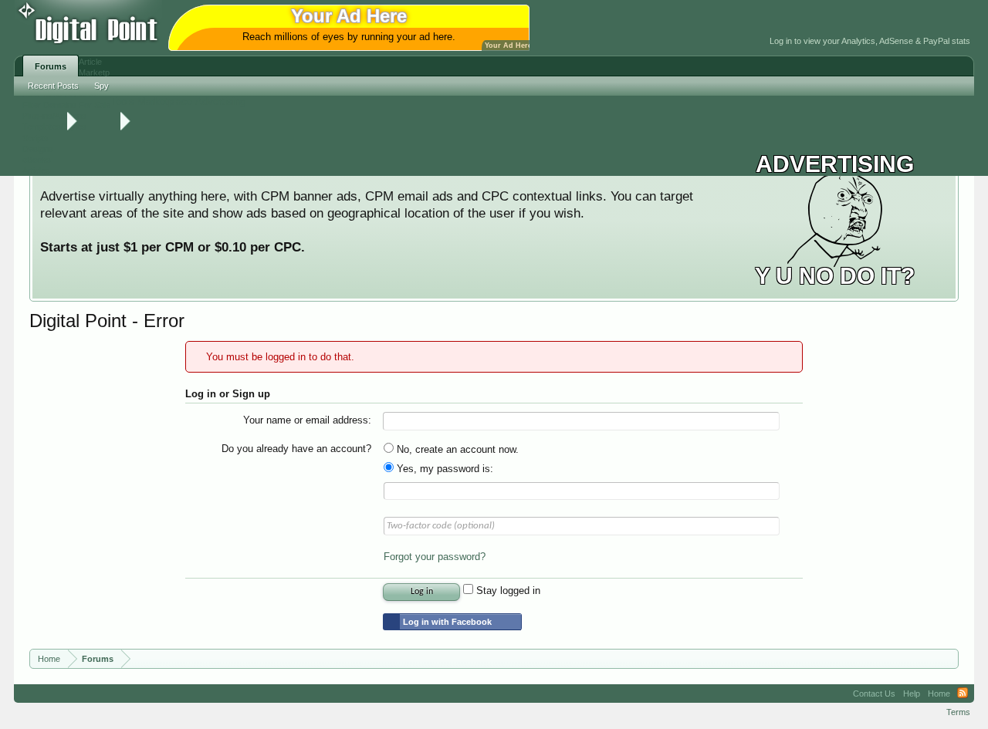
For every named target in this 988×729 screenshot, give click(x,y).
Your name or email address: (307, 420)
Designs (37, 149)
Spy (101, 85)
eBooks (36, 159)
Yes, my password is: (443, 468)
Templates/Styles (54, 126)
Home (939, 693)
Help (911, 693)
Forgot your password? (435, 556)
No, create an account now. (456, 449)
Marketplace (164, 101)
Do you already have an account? (296, 448)
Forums (50, 66)
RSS (962, 693)
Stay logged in (506, 590)
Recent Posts (53, 85)
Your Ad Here (508, 45)
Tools (122, 101)
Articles (36, 170)
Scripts (35, 138)
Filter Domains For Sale (66, 105)
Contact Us (874, 693)
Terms (958, 712)
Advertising (220, 101)
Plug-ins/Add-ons (54, 115)
